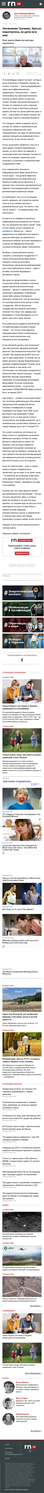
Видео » (6, 1205)
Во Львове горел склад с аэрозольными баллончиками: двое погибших (21, 1127)
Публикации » (9, 1311)
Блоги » (5, 1378)
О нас (7, 1444)
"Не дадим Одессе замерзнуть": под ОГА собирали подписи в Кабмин (20, 1138)
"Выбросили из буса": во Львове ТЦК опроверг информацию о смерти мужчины (19, 1091)
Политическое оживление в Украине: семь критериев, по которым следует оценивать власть (19, 1105)
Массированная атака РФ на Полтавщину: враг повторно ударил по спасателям (21, 1173)
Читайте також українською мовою (34, 73)
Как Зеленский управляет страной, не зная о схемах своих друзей (26, 1419)
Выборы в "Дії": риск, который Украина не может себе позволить (28, 1403)
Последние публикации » (14, 673)
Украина (12, 565)
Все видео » (36, 1306)
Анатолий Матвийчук (24, 14)
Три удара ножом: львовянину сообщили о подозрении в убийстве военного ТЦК (21, 1183)
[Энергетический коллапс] (23, 600)
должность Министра (12, 231)
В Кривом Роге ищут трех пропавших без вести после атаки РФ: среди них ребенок (21, 1117)
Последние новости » (12, 1084)
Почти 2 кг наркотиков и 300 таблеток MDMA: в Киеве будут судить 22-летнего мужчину (21, 1161)
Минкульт (21, 565)
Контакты (9, 1448)
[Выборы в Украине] (23, 648)
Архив (7, 1458)
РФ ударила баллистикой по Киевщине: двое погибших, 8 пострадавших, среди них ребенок (20, 1196)
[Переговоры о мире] (23, 632)
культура (30, 565)
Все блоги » (36, 1431)
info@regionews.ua (20, 19)
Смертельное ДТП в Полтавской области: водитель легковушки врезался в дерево (21, 1149)
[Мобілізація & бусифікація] (23, 616)
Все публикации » (33, 1373)
